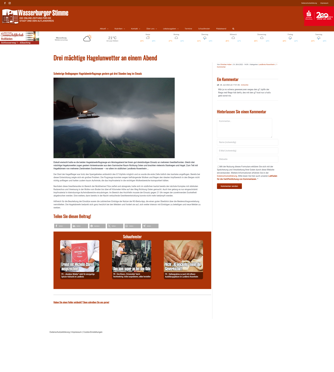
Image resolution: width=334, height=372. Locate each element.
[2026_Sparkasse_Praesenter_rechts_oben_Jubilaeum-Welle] (318, 7)
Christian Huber (226, 64)
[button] (233, 28)
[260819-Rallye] (131, 241)
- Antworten (244, 85)
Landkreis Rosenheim (267, 64)
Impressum (76, 332)
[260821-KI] (183, 241)
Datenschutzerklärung (60, 332)
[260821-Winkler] (79, 241)
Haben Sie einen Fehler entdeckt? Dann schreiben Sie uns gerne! (81, 302)
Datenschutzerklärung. (227, 176)
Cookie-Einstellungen (92, 332)
